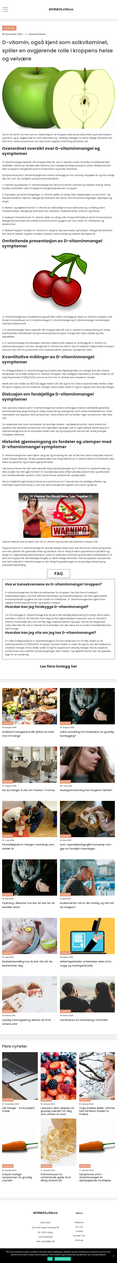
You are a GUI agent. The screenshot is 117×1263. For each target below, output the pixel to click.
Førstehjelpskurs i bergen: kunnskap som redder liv (28, 846)
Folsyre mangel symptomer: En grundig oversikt (17, 1177)
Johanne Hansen (37, 34)
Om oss (79, 1226)
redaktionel (9, 28)
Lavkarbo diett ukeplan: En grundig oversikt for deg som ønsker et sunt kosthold (57, 1111)
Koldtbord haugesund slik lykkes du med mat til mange (28, 734)
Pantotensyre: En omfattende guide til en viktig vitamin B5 (56, 1177)
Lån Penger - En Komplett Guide (18, 1109)
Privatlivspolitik (63, 1259)
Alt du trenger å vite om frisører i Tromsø (28, 790)
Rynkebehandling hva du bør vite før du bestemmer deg (27, 963)
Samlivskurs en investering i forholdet (84, 1020)
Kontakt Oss (79, 1235)
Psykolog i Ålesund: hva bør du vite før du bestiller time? (28, 905)
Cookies (79, 1231)
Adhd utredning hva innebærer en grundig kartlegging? (87, 734)
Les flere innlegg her (58, 666)
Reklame (79, 1222)
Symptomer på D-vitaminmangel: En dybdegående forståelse (95, 1177)
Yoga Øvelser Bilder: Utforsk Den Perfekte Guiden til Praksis (97, 1111)
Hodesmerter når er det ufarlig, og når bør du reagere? (87, 905)
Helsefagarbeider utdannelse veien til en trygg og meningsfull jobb (85, 963)
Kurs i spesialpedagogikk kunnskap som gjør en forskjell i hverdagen (85, 846)
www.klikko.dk (48, 1241)
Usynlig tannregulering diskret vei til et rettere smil (26, 1022)
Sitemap (79, 1240)
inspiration (7, 723)
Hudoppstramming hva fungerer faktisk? (86, 790)
